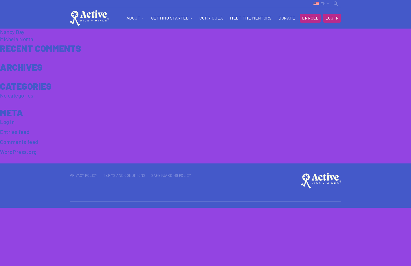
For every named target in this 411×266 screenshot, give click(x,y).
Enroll (310, 17)
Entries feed (14, 132)
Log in (7, 122)
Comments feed (19, 142)
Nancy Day (12, 32)
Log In (332, 17)
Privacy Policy (83, 175)
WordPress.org (18, 152)
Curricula (211, 17)
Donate (287, 17)
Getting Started (170, 17)
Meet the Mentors (250, 17)
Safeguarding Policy (171, 175)
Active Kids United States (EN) (319, 3)
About (134, 17)
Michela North (16, 39)
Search (336, 3)
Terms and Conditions (124, 175)
